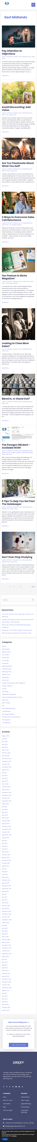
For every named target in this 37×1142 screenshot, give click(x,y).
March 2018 (5, 1004)
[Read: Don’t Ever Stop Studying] (18, 542)
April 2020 (5, 934)
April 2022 (5, 874)
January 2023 (5, 857)
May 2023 (4, 846)
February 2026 (6, 753)
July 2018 (4, 993)
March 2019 (5, 970)
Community (5, 663)
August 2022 (5, 866)
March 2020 (5, 936)
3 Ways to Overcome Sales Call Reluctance (18, 218)
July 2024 (4, 806)
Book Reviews (6, 649)
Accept (5, 1139)
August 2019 (5, 956)
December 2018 (6, 979)
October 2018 (6, 985)
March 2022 (5, 877)
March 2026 (5, 750)
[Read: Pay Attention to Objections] (18, 36)
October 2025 (6, 764)
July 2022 (4, 869)
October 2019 (6, 951)
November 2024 (6, 795)
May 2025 (4, 778)
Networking (5, 677)
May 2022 (4, 871)
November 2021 (6, 886)
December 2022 (6, 860)
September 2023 (6, 835)
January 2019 (5, 976)
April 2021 (5, 900)
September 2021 (6, 888)
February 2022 (6, 880)
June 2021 (4, 897)
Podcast (4, 688)
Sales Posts (13, 115)
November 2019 (6, 948)
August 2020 (5, 922)
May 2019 (4, 965)
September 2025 (6, 767)
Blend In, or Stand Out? (16, 398)
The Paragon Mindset (15, 225)
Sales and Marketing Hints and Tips (12, 697)
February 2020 (6, 939)
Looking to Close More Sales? (15, 345)
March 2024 (5, 818)
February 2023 (6, 854)
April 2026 (5, 747)
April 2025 (5, 781)
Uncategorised (6, 720)
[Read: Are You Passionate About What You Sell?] (18, 148)
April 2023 (5, 849)
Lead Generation (6, 669)
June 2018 (4, 996)
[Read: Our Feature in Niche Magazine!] (18, 260)
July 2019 (4, 959)
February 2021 (6, 905)
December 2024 (6, 792)
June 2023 (4, 843)
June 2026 (4, 741)
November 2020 (6, 914)
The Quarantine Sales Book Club (11, 717)
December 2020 (6, 911)
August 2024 (5, 804)
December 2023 (6, 826)
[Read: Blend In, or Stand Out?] (18, 384)
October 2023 (6, 832)
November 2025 (6, 761)
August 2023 (5, 837)
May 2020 (4, 931)
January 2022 (5, 883)
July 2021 (4, 894)
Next (34, 587)
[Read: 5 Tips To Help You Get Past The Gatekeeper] (18, 488)
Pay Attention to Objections (12, 52)
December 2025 (6, 758)
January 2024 (5, 823)
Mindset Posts (27, 56)
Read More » (5, 75)
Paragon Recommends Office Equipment (13, 683)
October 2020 (6, 917)
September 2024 (6, 801)
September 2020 (6, 920)
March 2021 (5, 903)
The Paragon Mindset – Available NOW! (16, 446)
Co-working (5, 660)
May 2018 (4, 999)
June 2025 (4, 775)
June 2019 (4, 962)
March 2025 (5, 784)
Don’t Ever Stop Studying (17, 557)
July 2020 (4, 925)
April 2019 (5, 968)
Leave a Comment (7, 56)
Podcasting (5, 691)
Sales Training (6, 703)
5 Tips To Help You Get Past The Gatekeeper (18, 502)
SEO (3, 705)
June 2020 (4, 928)
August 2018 (5, 990)
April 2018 (5, 1002)
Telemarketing (6, 711)
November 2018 (6, 982)
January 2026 (5, 755)
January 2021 (5, 908)
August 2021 (5, 891)
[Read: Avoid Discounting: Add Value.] (18, 92)
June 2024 (4, 809)
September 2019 (6, 953)
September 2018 (6, 987)
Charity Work (5, 657)
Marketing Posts (27, 113)
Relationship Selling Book (9, 694)
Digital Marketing (7, 666)
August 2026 (5, 736)
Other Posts (5, 115)
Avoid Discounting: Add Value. (16, 108)
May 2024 (4, 812)
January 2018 (5, 1010)
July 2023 (4, 840)
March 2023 (5, 852)
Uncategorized (6, 722)
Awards (4, 646)
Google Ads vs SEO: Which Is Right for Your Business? (17, 630)
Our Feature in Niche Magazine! (14, 277)
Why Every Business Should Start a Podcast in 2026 (16, 633)
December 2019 (6, 945)
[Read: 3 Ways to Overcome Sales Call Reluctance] (18, 202)
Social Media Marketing (8, 708)
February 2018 (6, 1007)
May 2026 (4, 744)
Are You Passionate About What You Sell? (18, 164)
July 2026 (4, 739)
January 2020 (5, 942)
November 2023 (6, 829)
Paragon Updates (16, 452)
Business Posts (17, 56)
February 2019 (6, 973)
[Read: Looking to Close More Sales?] (18, 324)
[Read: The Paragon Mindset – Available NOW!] (18, 434)
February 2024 (6, 821)
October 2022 (6, 863)
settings (14, 1136)
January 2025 (5, 789)
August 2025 (5, 770)
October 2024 (6, 798)
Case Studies (5, 655)
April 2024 (5, 815)
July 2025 (4, 772)
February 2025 (6, 787)
